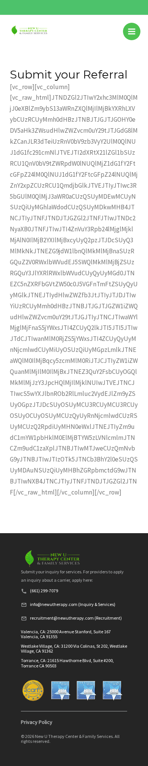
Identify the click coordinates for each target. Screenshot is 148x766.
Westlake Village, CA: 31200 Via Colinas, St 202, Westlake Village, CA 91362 (74, 648)
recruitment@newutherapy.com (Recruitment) (76, 617)
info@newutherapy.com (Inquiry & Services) (72, 604)
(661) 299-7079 (44, 590)
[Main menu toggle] (131, 31)
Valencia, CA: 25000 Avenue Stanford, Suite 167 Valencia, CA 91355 (66, 634)
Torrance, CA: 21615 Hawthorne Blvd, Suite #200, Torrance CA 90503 (67, 663)
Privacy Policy (36, 722)
